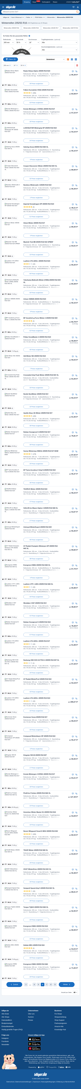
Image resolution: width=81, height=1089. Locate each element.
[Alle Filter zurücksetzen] (77, 65)
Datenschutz (10, 1082)
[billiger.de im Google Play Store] (40, 1044)
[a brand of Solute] (72, 2)
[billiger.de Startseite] (10, 7)
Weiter (65, 984)
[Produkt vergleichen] (76, 71)
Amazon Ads (59, 1026)
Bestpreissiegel (7, 1023)
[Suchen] (77, 12)
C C (9, 199)
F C (9, 788)
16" (15, 65)
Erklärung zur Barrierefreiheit (66, 1082)
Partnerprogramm (61, 1023)
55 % (22, 65)
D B (9, 123)
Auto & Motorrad (16, 17)
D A (9, 389)
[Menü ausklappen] (23, 17)
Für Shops (58, 1014)
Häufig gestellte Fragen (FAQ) (12, 1029)
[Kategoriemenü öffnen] (3, 7)
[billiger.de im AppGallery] (40, 1048)
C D (6, 256)
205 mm (6, 65)
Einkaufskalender (8, 1026)
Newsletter (5, 1044)
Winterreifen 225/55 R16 (31, 28)
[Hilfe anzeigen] (29, 36)
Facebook (5, 1041)
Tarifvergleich (46, 2)
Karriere (31, 1017)
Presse (30, 1020)
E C (9, 978)
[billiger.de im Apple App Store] (40, 1039)
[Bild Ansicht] (76, 59)
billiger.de (6, 17)
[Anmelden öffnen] (78, 7)
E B (9, 332)
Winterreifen (51, 17)
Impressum (36, 1082)
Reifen (28, 17)
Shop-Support (59, 1020)
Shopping (27, 2)
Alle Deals (5, 1014)
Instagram (5, 1038)
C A (9, 522)
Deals (36, 2)
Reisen (55, 2)
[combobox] (40, 12)
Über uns (31, 1014)
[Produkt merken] (72, 71)
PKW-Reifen (39, 17)
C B (9, 104)
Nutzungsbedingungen (48, 1082)
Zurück (15, 984)
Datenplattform (7, 1020)
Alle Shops (5, 1017)
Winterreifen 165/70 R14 (70, 28)
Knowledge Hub (60, 1029)
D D (6, 408)
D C (9, 85)
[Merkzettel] (73, 7)
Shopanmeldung (60, 1017)
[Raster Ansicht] (72, 59)
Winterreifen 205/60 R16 (11, 28)
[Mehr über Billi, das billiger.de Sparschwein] (11, 1061)
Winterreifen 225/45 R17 (50, 28)
